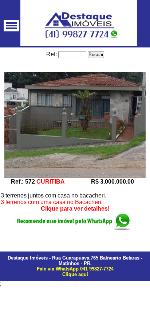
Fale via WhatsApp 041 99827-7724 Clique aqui (75, 271)
